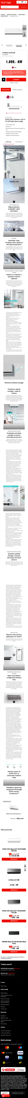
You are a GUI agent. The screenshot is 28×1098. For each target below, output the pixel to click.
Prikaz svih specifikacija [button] (13, 814)
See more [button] (14, 233)
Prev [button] (5, 495)
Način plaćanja (4, 993)
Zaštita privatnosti (5, 1004)
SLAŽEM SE (5, 1093)
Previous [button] (6, 107)
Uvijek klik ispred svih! (6, 1035)
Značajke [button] (8, 142)
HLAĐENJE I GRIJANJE (12, 14)
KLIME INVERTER (4, 16)
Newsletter (3, 1016)
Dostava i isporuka (5, 998)
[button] (14, 161)
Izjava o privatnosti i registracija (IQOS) (5, 1001)
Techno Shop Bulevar (5, 1030)
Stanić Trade (4, 986)
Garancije (3, 1006)
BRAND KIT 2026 (4, 1018)
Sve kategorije (23, 7)
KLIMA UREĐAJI (21, 14)
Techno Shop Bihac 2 (5, 1033)
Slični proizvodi (6, 1095)
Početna (3, 14)
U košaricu (16, 79)
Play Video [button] (14, 177)
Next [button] (21, 107)
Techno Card (4, 1009)
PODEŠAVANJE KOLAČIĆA (17, 1093)
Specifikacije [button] (19, 142)
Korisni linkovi (4, 1024)
